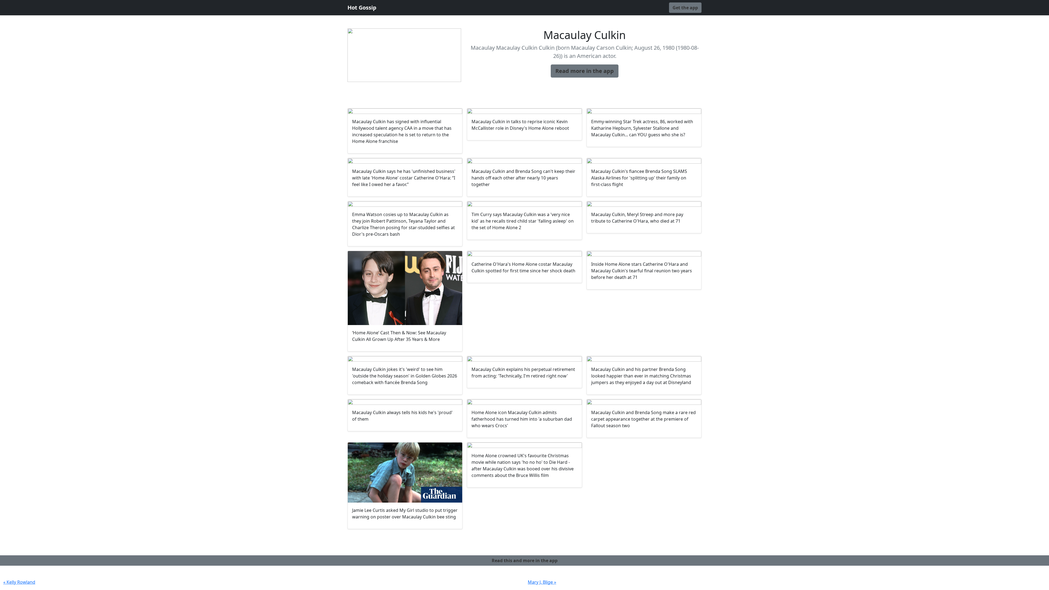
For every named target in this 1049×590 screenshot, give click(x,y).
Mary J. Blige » (542, 582)
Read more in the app (584, 71)
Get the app (685, 8)
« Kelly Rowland (19, 582)
